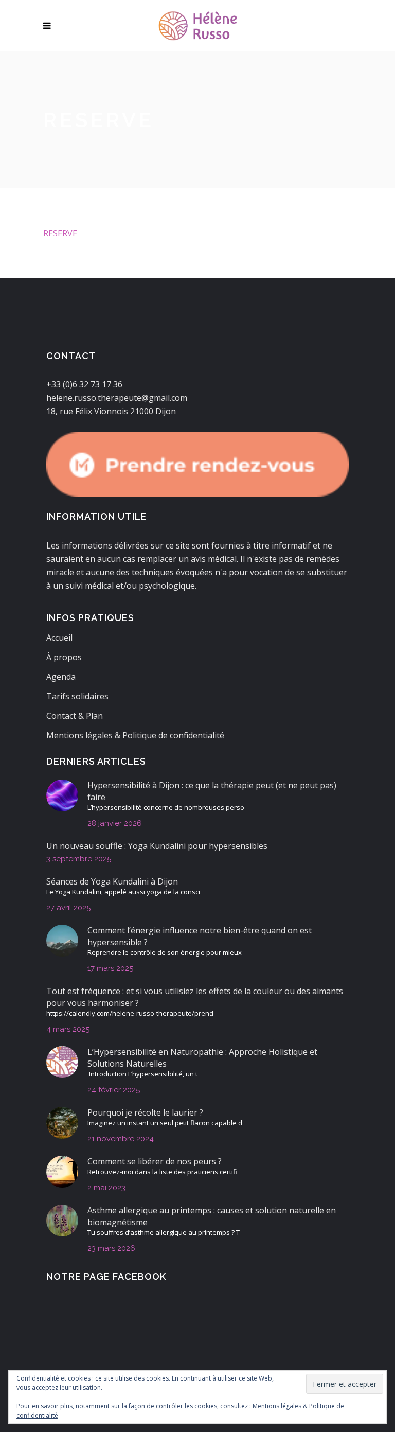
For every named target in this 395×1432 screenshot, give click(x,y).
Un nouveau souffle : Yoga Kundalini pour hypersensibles (156, 846)
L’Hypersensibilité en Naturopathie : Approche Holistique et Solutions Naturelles (202, 1057)
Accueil (59, 637)
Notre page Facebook (106, 1276)
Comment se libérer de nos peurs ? (154, 1161)
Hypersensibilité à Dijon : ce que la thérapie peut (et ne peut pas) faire (211, 791)
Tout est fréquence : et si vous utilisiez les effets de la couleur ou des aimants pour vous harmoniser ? (194, 997)
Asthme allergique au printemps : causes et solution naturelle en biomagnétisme (211, 1216)
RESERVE (60, 233)
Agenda (61, 676)
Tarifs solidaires (77, 696)
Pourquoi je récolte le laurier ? (145, 1112)
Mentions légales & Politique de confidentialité (135, 735)
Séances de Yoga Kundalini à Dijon (112, 881)
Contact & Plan (74, 715)
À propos (64, 657)
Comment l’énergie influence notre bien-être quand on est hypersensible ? (199, 936)
